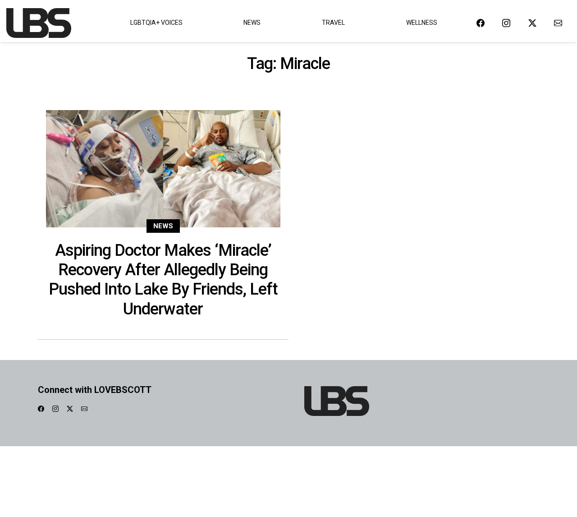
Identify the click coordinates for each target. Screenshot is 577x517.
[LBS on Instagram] (506, 23)
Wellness (421, 22)
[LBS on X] (532, 23)
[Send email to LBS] (558, 23)
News (252, 22)
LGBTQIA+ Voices (156, 22)
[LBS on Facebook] (480, 23)
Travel (333, 22)
